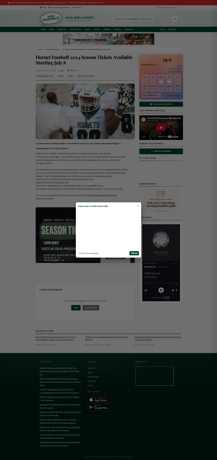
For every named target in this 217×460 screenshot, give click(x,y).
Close (134, 253)
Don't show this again (89, 253)
